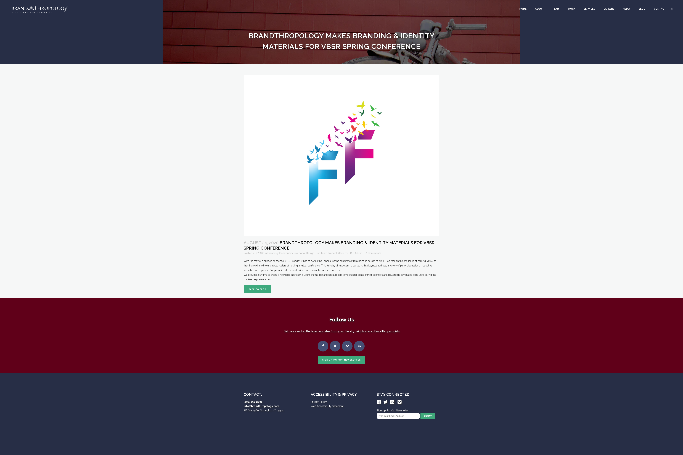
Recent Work (336, 253)
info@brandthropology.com (261, 406)
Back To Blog (257, 289)
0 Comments (373, 253)
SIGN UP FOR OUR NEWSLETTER (341, 360)
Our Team (321, 253)
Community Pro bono (292, 253)
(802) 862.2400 (253, 401)
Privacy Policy (319, 401)
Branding (273, 253)
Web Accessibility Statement (327, 406)
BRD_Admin (355, 253)
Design (310, 253)
